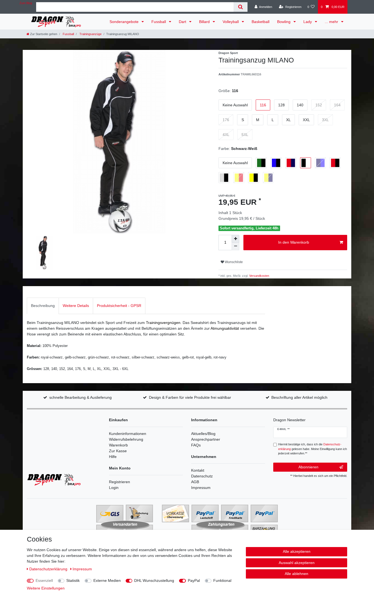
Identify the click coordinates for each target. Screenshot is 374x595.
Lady (308, 21)
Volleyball (231, 21)
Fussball (159, 21)
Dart (183, 21)
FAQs (196, 445)
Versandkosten (258, 275)
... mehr (332, 21)
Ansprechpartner (205, 439)
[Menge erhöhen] (235, 239)
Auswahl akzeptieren (297, 562)
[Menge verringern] (235, 246)
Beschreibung (43, 305)
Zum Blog (25, 3)
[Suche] (241, 7)
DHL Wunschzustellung (154, 580)
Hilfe (113, 456)
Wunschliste (233, 262)
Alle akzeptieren (296, 551)
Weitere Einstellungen (46, 588)
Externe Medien (107, 580)
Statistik (73, 580)
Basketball (260, 21)
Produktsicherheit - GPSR (119, 305)
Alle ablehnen (296, 573)
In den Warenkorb (293, 242)
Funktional (222, 580)
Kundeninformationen (127, 433)
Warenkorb (118, 445)
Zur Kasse (118, 451)
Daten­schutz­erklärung (48, 569)
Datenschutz (202, 476)
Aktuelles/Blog (203, 433)
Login (114, 487)
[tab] (43, 306)
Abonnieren (308, 467)
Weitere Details (76, 305)
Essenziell (44, 580)
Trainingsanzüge (90, 34)
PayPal (194, 580)
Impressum (201, 487)
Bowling (284, 21)
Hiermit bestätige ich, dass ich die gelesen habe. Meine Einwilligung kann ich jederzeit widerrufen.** (312, 449)
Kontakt (197, 470)
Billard (205, 21)
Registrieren (119, 482)
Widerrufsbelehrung (126, 439)
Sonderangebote (125, 21)
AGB (195, 482)
